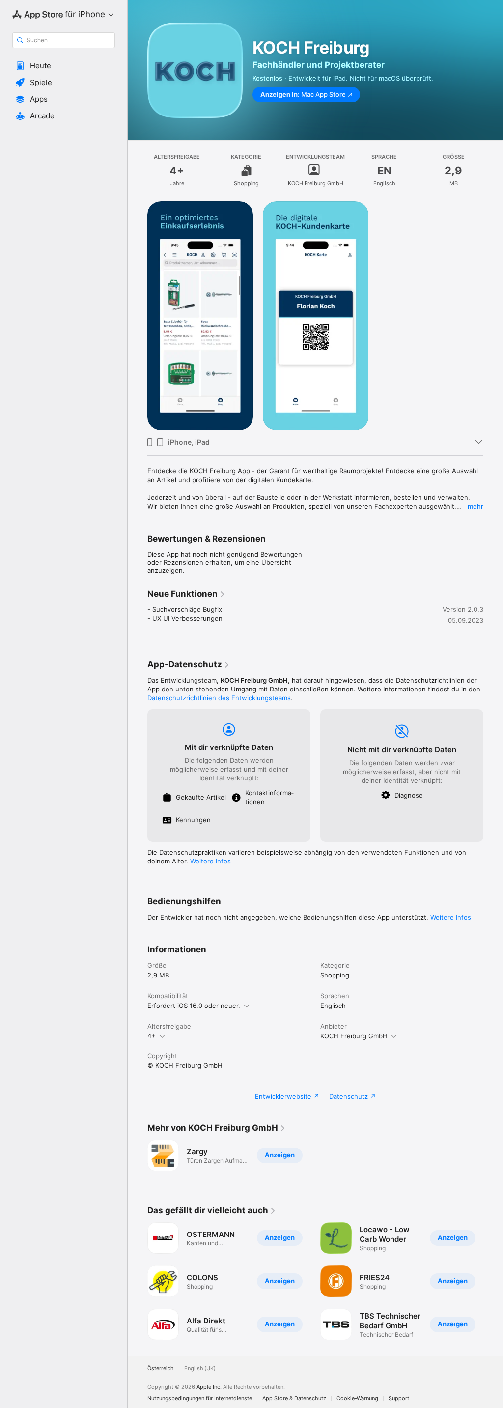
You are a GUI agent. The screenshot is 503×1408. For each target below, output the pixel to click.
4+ (151, 1036)
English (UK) (200, 1368)
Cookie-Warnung (357, 1398)
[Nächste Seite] (493, 1281)
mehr (475, 506)
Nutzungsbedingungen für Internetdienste (199, 1398)
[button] (63, 65)
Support (399, 1398)
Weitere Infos (210, 861)
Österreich (160, 1368)
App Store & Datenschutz (294, 1398)
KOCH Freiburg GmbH (354, 1036)
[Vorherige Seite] (137, 1281)
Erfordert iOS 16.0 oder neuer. (193, 1005)
